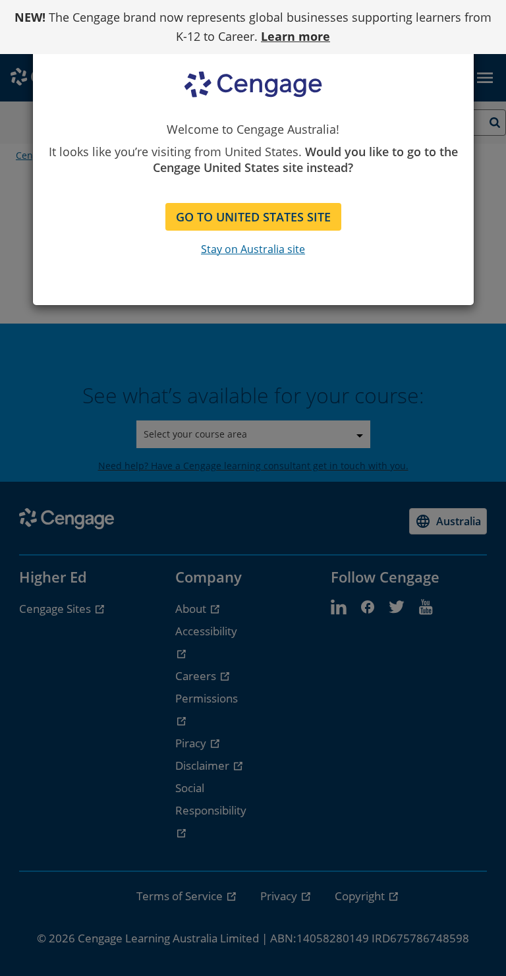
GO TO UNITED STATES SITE (253, 217)
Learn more (295, 36)
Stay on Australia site (253, 249)
